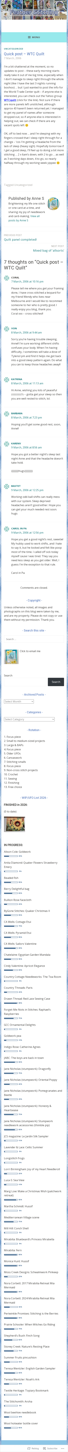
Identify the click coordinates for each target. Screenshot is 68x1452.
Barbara (16, 413)
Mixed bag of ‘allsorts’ (48, 248)
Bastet (16, 485)
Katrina (16, 379)
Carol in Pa (19, 528)
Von (14, 328)
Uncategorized (13, 48)
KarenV (16, 443)
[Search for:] (34, 639)
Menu (36, 37)
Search (8, 675)
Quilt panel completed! (20, 237)
